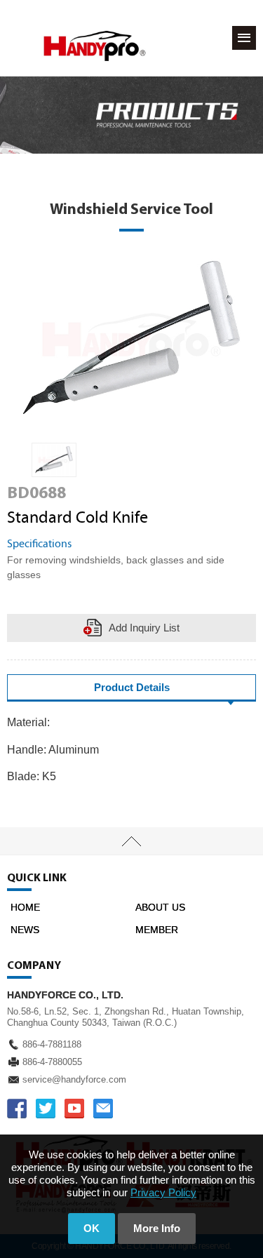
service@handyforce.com (74, 1079)
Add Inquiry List (144, 628)
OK (91, 1228)
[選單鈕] (244, 38)
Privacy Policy (163, 1192)
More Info (156, 1228)
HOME (25, 907)
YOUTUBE (74, 1108)
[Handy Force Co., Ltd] (94, 46)
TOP (131, 841)
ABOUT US (160, 907)
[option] (54, 460)
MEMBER (156, 929)
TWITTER (45, 1108)
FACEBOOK (17, 1108)
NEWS (25, 929)
